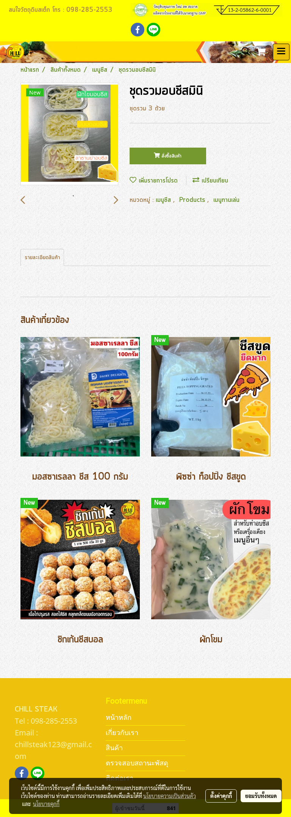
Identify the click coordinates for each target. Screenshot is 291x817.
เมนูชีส (164, 200)
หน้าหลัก (118, 717)
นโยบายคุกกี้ (46, 803)
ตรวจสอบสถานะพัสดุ (137, 763)
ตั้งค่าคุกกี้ (221, 795)
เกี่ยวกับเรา (122, 733)
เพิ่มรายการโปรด (157, 180)
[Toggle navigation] (281, 52)
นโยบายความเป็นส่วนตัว (169, 795)
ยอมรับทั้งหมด (261, 795)
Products (193, 200)
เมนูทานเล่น (226, 200)
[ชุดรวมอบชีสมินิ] (69, 134)
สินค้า (114, 748)
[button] (243, 51)
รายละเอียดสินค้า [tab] (42, 257)
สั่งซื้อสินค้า (170, 156)
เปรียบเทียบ (213, 180)
